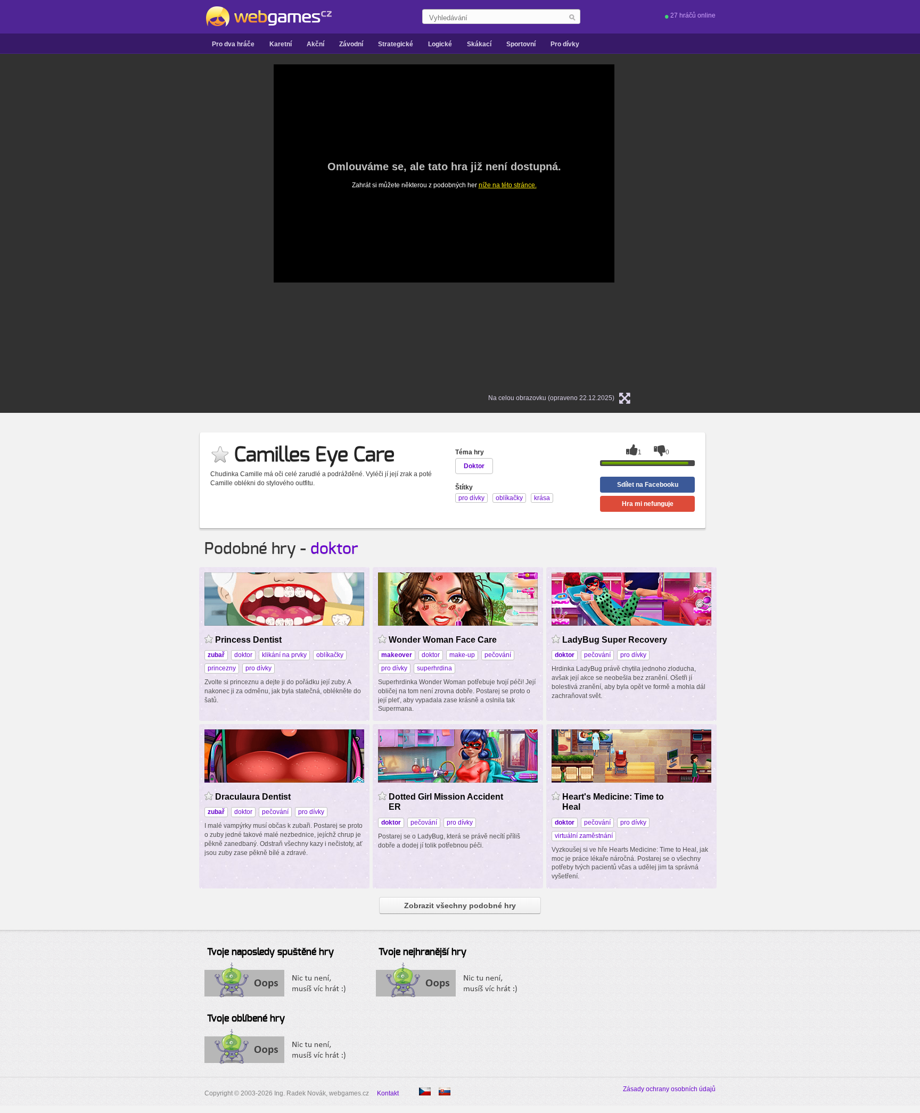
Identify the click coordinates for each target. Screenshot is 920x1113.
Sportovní (521, 44)
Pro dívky (565, 44)
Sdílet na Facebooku (647, 484)
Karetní (280, 44)
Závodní (351, 44)
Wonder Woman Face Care (443, 639)
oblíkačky (329, 655)
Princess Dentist (248, 639)
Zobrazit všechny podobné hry (460, 905)
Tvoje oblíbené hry (246, 1019)
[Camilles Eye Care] (444, 1091)
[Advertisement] (140, 224)
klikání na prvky (284, 655)
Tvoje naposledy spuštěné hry (270, 952)
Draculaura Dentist (253, 796)
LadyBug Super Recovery (614, 639)
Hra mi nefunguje (647, 504)
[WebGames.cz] (268, 16)
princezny (222, 668)
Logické (440, 44)
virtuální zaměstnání (584, 836)
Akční (315, 44)
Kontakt (388, 1093)
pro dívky (258, 668)
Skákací (479, 44)
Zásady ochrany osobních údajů (669, 1089)
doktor (334, 549)
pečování (497, 655)
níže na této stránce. (508, 185)
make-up (462, 655)
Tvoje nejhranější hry (422, 952)
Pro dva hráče (233, 44)
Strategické (395, 44)
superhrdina (434, 668)
